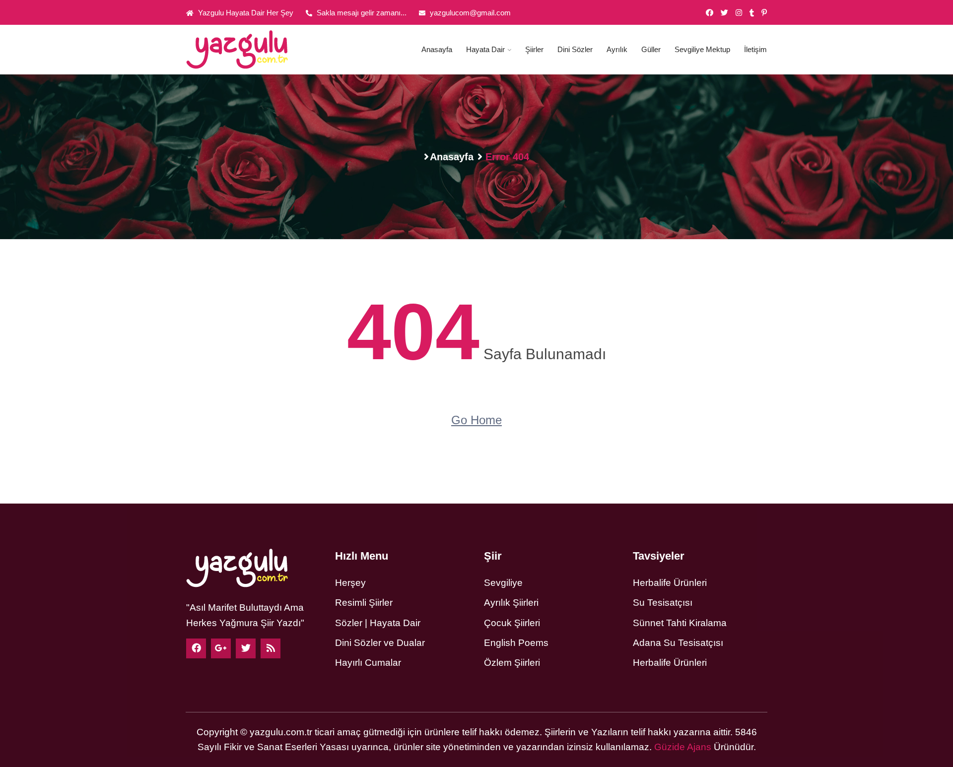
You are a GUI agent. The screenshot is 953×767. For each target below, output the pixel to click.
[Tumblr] (751, 13)
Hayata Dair (485, 49)
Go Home (476, 420)
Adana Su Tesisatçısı (678, 643)
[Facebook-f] (709, 13)
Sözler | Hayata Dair (377, 623)
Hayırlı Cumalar (368, 662)
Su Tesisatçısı (662, 602)
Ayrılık (617, 49)
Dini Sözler (575, 49)
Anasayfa (436, 49)
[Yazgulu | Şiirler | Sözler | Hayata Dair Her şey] (253, 49)
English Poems (516, 643)
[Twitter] (724, 13)
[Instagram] (739, 13)
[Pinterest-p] (764, 13)
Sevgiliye (503, 582)
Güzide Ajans (682, 747)
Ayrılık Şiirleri (511, 602)
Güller (651, 49)
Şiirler (534, 49)
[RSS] (270, 648)
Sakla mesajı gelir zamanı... (361, 12)
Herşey (350, 582)
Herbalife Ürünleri (670, 582)
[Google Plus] (221, 648)
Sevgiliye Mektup (702, 49)
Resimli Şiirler (364, 602)
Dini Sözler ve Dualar (380, 643)
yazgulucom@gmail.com (469, 12)
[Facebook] (196, 648)
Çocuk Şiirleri (512, 623)
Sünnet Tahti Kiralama (680, 623)
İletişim (755, 49)
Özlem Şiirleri (512, 662)
